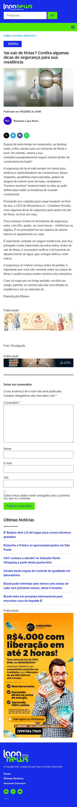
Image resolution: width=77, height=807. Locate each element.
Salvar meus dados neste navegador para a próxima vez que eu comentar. (37, 497)
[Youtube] (20, 791)
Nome (7, 448)
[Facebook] (6, 791)
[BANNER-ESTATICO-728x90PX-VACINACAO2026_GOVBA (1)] (38, 366)
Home (7, 36)
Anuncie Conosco (15, 783)
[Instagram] (13, 791)
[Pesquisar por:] (25, 15)
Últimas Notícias (24, 36)
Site (6, 477)
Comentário (12, 402)
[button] (73, 27)
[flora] (38, 329)
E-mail (8, 463)
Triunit (6, 799)
